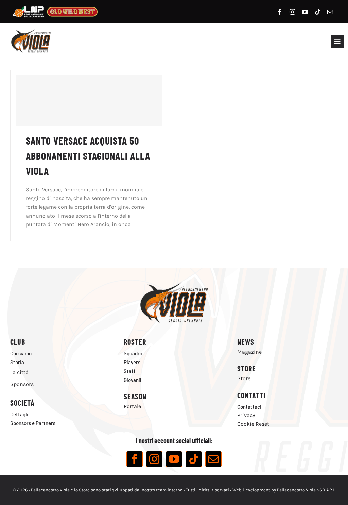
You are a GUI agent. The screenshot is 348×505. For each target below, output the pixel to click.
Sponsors (22, 384)
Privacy (246, 415)
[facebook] (280, 12)
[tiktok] (317, 12)
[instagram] (292, 12)
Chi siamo (21, 353)
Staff (130, 371)
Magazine (249, 352)
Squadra (133, 353)
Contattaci (249, 407)
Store (243, 378)
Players (132, 362)
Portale (132, 406)
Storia (17, 362)
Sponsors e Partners (32, 423)
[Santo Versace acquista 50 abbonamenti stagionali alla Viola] (89, 100)
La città (19, 372)
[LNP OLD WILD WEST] (55, 6)
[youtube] (305, 12)
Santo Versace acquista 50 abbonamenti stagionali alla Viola (88, 155)
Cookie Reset (253, 424)
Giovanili (133, 380)
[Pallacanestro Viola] (30, 31)
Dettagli (19, 414)
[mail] (330, 12)
